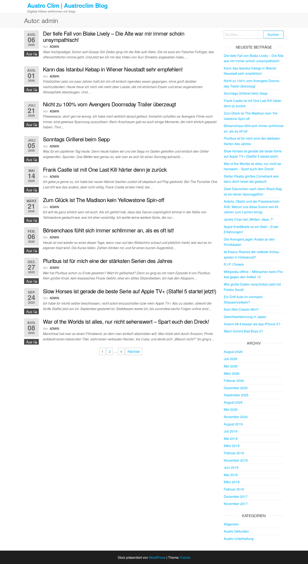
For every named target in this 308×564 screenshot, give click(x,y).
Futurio (185, 557)
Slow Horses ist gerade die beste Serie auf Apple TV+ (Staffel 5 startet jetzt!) (129, 291)
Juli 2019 (230, 431)
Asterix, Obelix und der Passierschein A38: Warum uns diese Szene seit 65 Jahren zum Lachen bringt (252, 206)
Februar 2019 (234, 453)
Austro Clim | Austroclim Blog (67, 5)
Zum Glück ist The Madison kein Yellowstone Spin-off (103, 199)
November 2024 (236, 416)
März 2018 (231, 481)
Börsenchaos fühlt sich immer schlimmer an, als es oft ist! (108, 230)
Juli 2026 (230, 358)
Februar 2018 (234, 489)
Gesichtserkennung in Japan (245, 316)
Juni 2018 (231, 467)
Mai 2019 (231, 438)
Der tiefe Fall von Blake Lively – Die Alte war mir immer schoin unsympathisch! (113, 36)
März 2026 (231, 373)
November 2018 (236, 460)
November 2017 (236, 503)
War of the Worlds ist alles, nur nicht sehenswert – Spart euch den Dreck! (126, 321)
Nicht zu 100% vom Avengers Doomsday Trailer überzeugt (109, 104)
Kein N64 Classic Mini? (241, 309)
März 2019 (231, 445)
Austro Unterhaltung (239, 538)
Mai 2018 (231, 474)
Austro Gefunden (236, 531)
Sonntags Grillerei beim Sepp (76, 139)
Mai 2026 (231, 366)
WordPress (157, 557)
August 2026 (233, 351)
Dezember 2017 (236, 496)
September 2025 (236, 395)
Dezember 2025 (236, 387)
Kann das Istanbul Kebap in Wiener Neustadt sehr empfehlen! (113, 69)
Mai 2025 (231, 409)
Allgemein (231, 524)
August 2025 (233, 402)
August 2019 (233, 424)
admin (54, 46)
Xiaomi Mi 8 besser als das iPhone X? (252, 324)
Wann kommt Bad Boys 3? (243, 331)
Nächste (134, 351)
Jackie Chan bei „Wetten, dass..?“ (248, 219)
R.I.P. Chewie (234, 264)
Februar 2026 (234, 380)
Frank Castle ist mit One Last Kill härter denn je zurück (105, 169)
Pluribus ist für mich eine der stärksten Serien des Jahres (107, 260)
